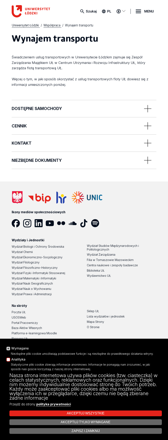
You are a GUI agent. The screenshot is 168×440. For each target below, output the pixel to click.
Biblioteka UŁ (95, 270)
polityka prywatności (53, 404)
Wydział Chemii (22, 252)
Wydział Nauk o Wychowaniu (31, 288)
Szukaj (91, 11)
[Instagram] (28, 223)
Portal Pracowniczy (25, 322)
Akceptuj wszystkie (85, 413)
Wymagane (20, 348)
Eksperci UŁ (20, 338)
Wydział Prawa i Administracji (32, 294)
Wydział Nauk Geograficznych (32, 283)
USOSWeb (19, 317)
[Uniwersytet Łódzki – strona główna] (34, 11)
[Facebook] (17, 223)
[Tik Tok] (85, 223)
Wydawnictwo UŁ (99, 275)
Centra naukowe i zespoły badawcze (112, 265)
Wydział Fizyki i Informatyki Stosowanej (38, 273)
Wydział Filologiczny (26, 262)
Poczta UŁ (19, 312)
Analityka (18, 359)
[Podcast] (108, 223)
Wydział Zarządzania (101, 254)
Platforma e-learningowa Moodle (34, 333)
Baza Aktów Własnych (27, 328)
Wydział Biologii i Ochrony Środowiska (38, 246)
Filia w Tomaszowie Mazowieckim (110, 260)
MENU (149, 11)
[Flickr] (62, 223)
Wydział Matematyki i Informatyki (34, 278)
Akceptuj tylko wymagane (85, 422)
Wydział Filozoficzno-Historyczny (35, 267)
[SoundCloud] (74, 223)
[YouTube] (51, 223)
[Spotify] (96, 223)
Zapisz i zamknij (86, 431)
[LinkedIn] (40, 223)
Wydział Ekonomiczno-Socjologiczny (37, 257)
